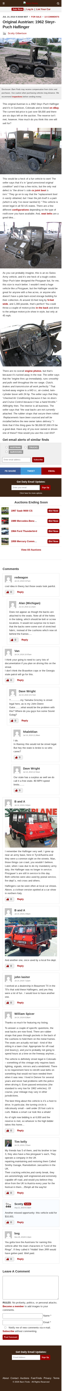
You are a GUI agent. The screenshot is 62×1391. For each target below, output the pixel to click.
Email (46, 1322)
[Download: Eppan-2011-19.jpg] (31, 846)
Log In (29, 9)
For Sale (36, 17)
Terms (56, 1378)
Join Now (17, 9)
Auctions (24, 1378)
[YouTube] (43, 1368)
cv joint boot (39, 190)
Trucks (33, 447)
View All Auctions (31, 549)
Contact (14, 1378)
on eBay (54, 108)
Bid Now (53, 510)
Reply (20, 592)
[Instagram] (37, 1368)
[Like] (8, 592)
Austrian (15, 447)
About (6, 1378)
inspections (17, 97)
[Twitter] (25, 1368)
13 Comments (51, 17)
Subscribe (8, 1331)
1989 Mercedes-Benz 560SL (26, 521)
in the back (42, 307)
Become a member (13, 1306)
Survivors (16, 452)
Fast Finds (36, 1378)
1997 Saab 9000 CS (21, 510)
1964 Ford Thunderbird (24, 531)
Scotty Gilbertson (17, 33)
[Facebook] (18, 1368)
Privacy (47, 1378)
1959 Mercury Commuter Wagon (29, 541)
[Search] (58, 3)
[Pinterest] (31, 1368)
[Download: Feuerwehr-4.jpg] (31, 955)
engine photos (33, 371)
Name (46, 1315)
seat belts (46, 213)
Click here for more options (31, 493)
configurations (20, 209)
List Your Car (43, 9)
